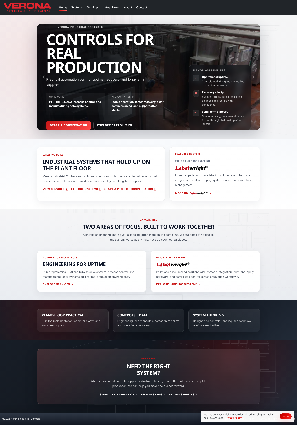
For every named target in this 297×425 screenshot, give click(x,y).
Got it (285, 416)
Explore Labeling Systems (176, 284)
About (128, 7)
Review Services (181, 394)
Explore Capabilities (114, 125)
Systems (77, 7)
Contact (141, 7)
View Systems (152, 394)
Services (93, 7)
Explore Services (56, 284)
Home (63, 7)
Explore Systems (84, 189)
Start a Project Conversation (128, 189)
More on (191, 193)
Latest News (111, 7)
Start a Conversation (68, 125)
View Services (54, 189)
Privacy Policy (233, 418)
